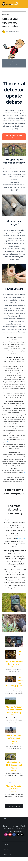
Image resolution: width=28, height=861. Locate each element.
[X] (11, 65)
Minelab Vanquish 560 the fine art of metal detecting (14, 710)
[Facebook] (8, 65)
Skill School (5, 14)
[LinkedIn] (16, 65)
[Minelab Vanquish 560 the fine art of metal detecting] (10, 701)
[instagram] (6, 834)
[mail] (22, 834)
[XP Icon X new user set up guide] (10, 679)
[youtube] (10, 834)
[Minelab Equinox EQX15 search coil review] (10, 756)
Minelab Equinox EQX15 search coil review (14, 765)
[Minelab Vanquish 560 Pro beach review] (10, 730)
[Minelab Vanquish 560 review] (10, 782)
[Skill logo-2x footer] (14, 818)
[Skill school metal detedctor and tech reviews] (10, 1)
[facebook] (14, 834)
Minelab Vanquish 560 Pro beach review (14, 738)
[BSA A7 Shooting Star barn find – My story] (10, 654)
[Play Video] (14, 641)
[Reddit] (13, 65)
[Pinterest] (19, 65)
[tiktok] (18, 834)
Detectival (10, 442)
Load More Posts (14, 806)
